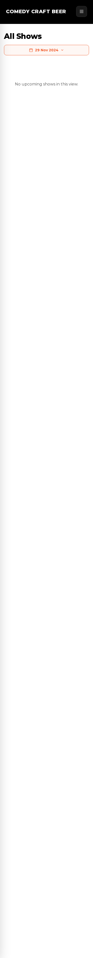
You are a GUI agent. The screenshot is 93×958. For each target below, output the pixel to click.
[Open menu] (81, 11)
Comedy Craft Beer (36, 11)
